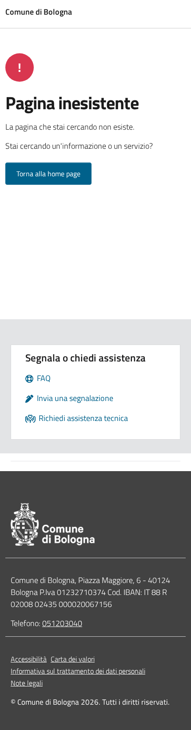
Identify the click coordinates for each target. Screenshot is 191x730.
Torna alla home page (48, 173)
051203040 (62, 623)
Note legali (27, 683)
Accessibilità (29, 659)
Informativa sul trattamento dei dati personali (78, 671)
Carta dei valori (73, 659)
